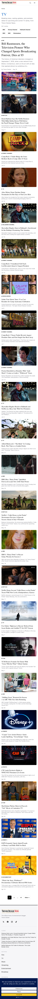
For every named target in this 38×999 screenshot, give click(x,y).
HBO (4, 33)
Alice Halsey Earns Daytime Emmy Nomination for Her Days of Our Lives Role (16, 193)
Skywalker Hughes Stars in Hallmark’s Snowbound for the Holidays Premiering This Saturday (19, 229)
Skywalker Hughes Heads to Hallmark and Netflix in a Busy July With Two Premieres (16, 407)
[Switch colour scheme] (30, 3)
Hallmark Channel (25, 29)
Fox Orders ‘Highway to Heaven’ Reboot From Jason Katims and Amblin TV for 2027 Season (17, 627)
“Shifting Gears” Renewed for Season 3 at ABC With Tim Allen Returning (14, 698)
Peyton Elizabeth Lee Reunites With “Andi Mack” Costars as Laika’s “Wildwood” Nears (17, 372)
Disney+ (4, 840)
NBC (9, 33)
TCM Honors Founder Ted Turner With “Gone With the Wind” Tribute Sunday (15, 662)
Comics (4, 731)
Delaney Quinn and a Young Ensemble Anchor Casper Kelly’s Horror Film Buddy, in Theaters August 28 (18, 934)
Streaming (5, 965)
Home (3, 8)
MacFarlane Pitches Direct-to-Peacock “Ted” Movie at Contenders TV (14, 807)
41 (21, 897)
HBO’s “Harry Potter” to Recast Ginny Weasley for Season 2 (12, 555)
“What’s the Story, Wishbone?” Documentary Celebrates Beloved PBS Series (17, 881)
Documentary (6, 877)
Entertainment (6, 968)
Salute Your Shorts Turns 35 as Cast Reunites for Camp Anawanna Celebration (16, 300)
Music (3, 962)
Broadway (5, 972)
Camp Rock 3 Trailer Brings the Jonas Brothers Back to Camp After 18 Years (14, 157)
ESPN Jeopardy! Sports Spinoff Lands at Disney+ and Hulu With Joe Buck (14, 844)
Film (3, 658)
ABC (4, 29)
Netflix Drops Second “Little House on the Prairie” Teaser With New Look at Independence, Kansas (19, 591)
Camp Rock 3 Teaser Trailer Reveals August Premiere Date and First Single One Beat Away (17, 336)
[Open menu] (34, 3)
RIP (3, 40)
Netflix (4, 115)
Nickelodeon (17, 33)
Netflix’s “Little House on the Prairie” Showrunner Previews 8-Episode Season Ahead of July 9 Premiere (14, 517)
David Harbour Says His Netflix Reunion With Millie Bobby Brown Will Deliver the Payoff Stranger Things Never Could (15, 121)
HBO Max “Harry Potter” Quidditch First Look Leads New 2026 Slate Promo (15, 480)
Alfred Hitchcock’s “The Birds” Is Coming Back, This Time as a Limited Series (16, 445)
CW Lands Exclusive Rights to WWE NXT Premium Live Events (13, 771)
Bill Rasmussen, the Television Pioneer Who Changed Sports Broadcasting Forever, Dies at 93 (19, 49)
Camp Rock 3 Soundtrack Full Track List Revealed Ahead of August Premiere (15, 265)
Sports (4, 767)
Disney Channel (12, 29)
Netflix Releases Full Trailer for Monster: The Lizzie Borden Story (16, 946)
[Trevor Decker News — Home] (9, 3)
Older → (27, 897)
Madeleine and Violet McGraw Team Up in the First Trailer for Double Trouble (19, 938)
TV (3, 189)
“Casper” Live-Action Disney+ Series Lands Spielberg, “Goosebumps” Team (15, 735)
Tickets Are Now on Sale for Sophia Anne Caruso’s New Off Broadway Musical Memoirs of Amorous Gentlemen (18, 942)
